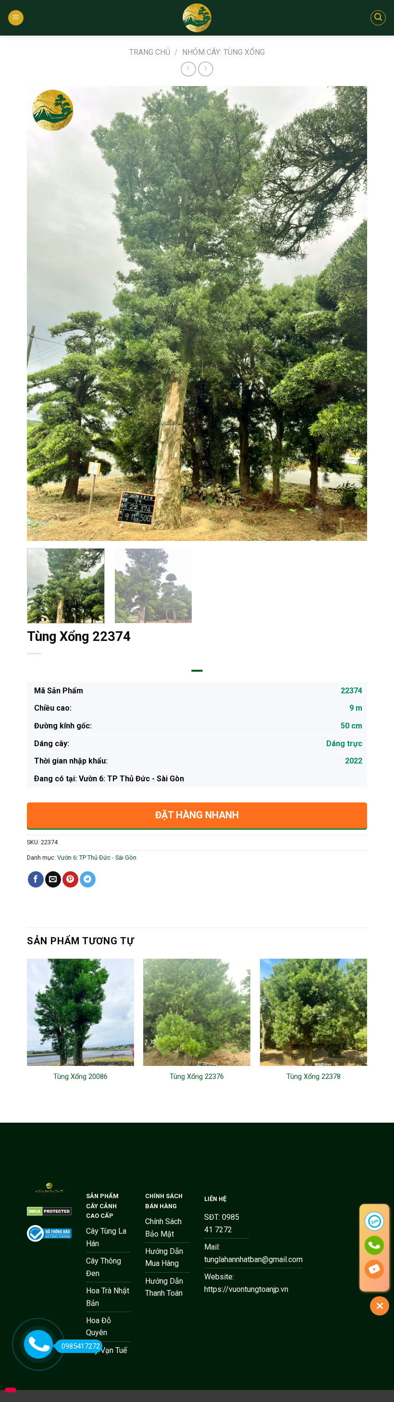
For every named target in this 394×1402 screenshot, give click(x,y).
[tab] (196, 671)
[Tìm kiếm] (378, 17)
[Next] (348, 313)
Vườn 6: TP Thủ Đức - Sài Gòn (96, 857)
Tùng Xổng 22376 (197, 1077)
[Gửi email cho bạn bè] (53, 879)
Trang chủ (149, 52)
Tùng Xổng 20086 (80, 1077)
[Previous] (45, 313)
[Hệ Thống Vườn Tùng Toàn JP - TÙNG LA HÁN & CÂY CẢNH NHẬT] (197, 18)
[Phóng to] (39, 529)
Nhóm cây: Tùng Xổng (223, 52)
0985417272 (81, 1346)
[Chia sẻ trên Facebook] (36, 879)
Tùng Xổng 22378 (313, 1077)
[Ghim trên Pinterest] (70, 879)
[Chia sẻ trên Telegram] (88, 879)
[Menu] (16, 18)
